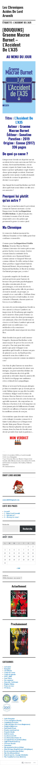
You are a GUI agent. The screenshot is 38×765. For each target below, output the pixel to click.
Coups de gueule (10, 674)
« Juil (18, 568)
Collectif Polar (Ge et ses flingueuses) (17, 724)
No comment (8, 680)
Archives (5, 575)
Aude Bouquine (9, 719)
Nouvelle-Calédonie (11, 682)
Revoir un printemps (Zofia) (13, 751)
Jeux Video (8, 678)
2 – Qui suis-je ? (9, 515)
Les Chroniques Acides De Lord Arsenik (13, 11)
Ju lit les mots (9, 734)
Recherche (6, 524)
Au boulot (7, 667)
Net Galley (22, 463)
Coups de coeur (9, 673)
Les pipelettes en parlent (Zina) (15, 740)
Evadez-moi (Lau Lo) (11, 730)
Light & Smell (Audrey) (12, 741)
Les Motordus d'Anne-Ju (12, 738)
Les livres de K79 (10, 736)
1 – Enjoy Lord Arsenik (12, 513)
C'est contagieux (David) (12, 720)
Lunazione (7, 745)
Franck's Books (9, 732)
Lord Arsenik (26, 455)
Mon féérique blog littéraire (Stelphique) (18, 749)
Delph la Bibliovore (10, 726)
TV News (7, 688)
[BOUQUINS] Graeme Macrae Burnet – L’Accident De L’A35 (16, 39)
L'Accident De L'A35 (28, 461)
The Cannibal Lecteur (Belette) (15, 757)
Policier (29, 463)
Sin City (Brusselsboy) (11, 753)
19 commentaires (9, 466)
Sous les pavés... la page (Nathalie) (16, 755)
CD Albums (8, 671)
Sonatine (6, 465)
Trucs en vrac (9, 686)
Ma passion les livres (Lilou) (14, 747)
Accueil (7, 511)
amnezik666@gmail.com (11, 500)
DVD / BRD (8, 676)
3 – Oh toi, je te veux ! (11, 517)
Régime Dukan (9, 684)
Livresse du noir (10, 743)
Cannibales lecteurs (11, 722)
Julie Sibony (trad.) (14, 461)
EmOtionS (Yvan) (10, 728)
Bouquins (13, 457)
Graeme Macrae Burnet (15, 459)
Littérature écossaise (10, 463)
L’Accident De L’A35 (23, 120)
